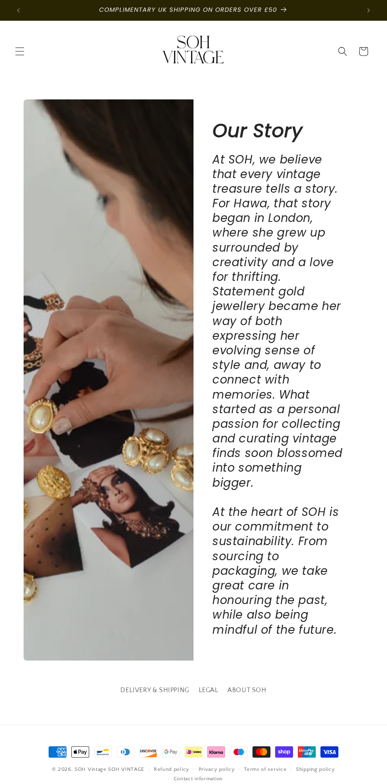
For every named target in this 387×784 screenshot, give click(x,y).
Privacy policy (217, 769)
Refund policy (171, 769)
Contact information (198, 779)
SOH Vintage (91, 769)
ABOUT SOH (246, 690)
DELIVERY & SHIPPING (154, 690)
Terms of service (265, 769)
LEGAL (209, 690)
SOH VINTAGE (126, 769)
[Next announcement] (368, 10)
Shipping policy (315, 769)
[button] (19, 51)
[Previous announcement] (18, 10)
